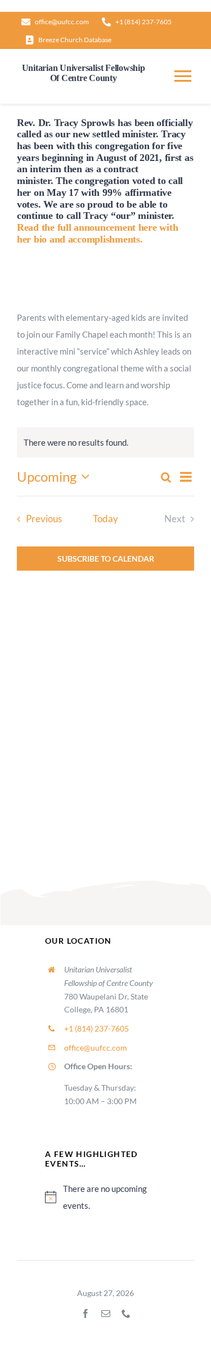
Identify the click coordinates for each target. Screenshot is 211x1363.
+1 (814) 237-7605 (96, 1028)
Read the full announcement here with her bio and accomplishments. (97, 233)
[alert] (105, 1197)
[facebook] (85, 1313)
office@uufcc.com (95, 1047)
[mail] (105, 1313)
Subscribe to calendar (105, 558)
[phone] (126, 1313)
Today (105, 518)
